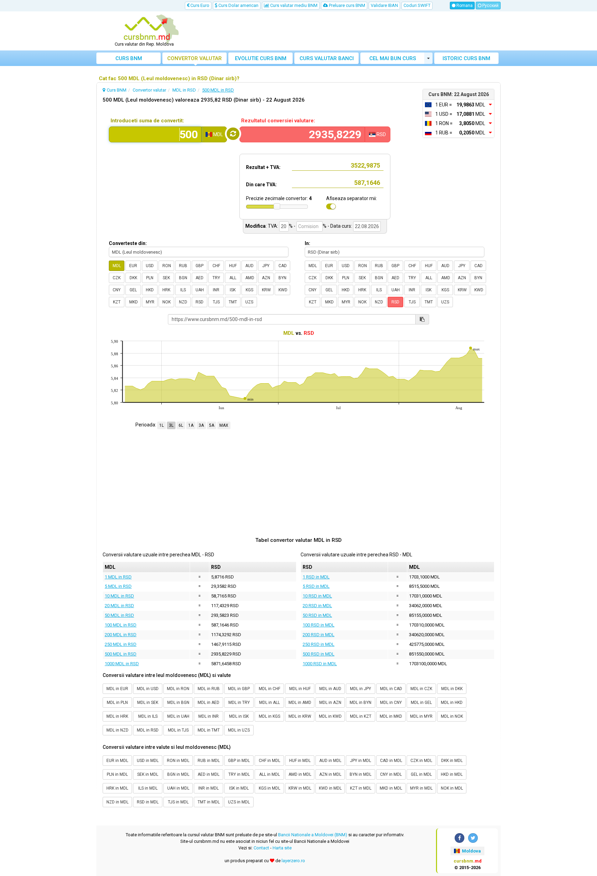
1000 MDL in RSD (122, 663)
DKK (133, 277)
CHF (216, 265)
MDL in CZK (421, 688)
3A (201, 425)
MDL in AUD (330, 688)
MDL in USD (148, 688)
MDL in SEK (147, 702)
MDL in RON (178, 688)
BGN (183, 277)
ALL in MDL (269, 774)
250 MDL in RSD (120, 644)
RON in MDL (178, 760)
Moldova (471, 851)
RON (166, 265)
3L (171, 425)
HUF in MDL (300, 760)
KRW (266, 290)
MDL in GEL (421, 702)
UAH (200, 290)
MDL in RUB (209, 688)
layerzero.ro (293, 860)
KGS (249, 290)
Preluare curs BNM (346, 5)
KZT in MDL (360, 788)
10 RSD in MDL (317, 596)
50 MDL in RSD (119, 615)
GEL (133, 290)
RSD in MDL (148, 802)
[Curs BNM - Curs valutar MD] (147, 28)
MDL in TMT (209, 730)
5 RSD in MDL (316, 586)
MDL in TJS (178, 730)
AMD (249, 277)
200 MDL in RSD (120, 634)
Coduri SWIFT (417, 5)
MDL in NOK (452, 716)
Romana (464, 5)
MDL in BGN (178, 702)
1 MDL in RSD (118, 577)
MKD (133, 302)
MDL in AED (208, 702)
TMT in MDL (209, 802)
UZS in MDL (239, 802)
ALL (232, 277)
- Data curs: (340, 226)
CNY (117, 290)
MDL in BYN (360, 702)
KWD (282, 290)
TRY (216, 277)
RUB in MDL (209, 760)
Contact (261, 847)
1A (190, 425)
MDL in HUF (300, 688)
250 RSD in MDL (318, 644)
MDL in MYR (421, 716)
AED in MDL (208, 774)
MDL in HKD (452, 702)
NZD (183, 302)
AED (199, 277)
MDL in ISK (239, 716)
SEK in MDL (147, 774)
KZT (117, 302)
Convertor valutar (194, 58)
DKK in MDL (452, 760)
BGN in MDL (178, 774)
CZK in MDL (421, 760)
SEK (166, 277)
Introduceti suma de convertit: (147, 120)
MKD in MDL (391, 788)
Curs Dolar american (237, 5)
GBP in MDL (239, 760)
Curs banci (327, 58)
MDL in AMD (299, 702)
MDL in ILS (148, 716)
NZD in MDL (117, 802)
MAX (223, 425)
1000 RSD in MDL (320, 663)
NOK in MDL (452, 788)
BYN (282, 277)
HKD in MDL (452, 774)
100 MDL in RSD (120, 625)
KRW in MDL (299, 788)
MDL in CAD (391, 688)
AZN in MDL (330, 774)
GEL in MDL (421, 774)
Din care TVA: (261, 184)
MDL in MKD (391, 716)
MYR (150, 302)
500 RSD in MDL (318, 654)
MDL (117, 265)
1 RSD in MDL (316, 577)
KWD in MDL (330, 788)
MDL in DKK (452, 688)
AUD (249, 265)
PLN (149, 277)
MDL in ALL (269, 702)
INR (216, 290)
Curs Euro (199, 5)
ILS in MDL (148, 788)
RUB (183, 265)
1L (161, 425)
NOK (166, 302)
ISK (233, 290)
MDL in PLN (117, 702)
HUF (233, 265)
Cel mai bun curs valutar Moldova (392, 59)
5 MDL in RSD (118, 586)
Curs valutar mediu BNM (293, 5)
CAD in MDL (391, 760)
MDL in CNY (391, 702)
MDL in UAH (178, 716)
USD (150, 265)
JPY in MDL (360, 760)
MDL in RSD (148, 730)
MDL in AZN (330, 702)
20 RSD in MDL (317, 605)
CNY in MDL (391, 774)
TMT (233, 302)
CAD (282, 265)
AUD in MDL (330, 760)
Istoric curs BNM (466, 58)
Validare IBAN (384, 5)
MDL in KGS (269, 716)
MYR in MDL (421, 788)
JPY (265, 265)
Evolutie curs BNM (260, 58)
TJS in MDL (178, 802)
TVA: (273, 226)
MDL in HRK (117, 716)
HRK (166, 290)
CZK (117, 277)
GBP (199, 265)
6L (181, 425)
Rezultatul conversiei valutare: (278, 120)
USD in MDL (148, 760)
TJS (216, 302)
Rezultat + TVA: (263, 167)
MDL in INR (208, 716)
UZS (249, 302)
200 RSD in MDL (318, 634)
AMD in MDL (299, 774)
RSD (199, 302)
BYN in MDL (360, 774)
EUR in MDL (117, 760)
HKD (150, 290)
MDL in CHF (269, 688)
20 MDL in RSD (119, 605)
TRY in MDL (239, 774)
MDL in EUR (117, 688)
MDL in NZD (117, 730)
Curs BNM (128, 58)
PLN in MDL (117, 774)
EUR (133, 265)
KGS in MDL (269, 788)
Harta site (282, 847)
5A (211, 425)
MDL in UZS (239, 730)
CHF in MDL (269, 760)
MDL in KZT (360, 716)
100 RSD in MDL (318, 625)
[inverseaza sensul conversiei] (233, 134)
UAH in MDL (178, 788)
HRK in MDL (117, 788)
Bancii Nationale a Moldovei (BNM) (312, 834)
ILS (183, 290)
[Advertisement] (349, 31)
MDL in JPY (360, 688)
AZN (266, 277)
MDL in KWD (330, 716)
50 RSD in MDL (317, 615)
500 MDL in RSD (120, 654)
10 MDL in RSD (119, 596)
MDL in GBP (239, 688)
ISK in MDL (239, 788)
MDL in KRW (299, 716)
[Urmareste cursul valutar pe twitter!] (473, 838)
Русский (490, 5)
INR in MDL (208, 788)
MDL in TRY (239, 702)
